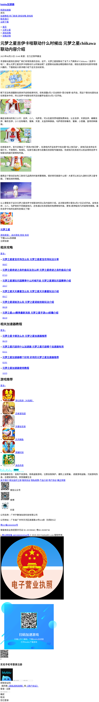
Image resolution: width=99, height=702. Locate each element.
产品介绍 (44, 480)
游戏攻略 (22, 16)
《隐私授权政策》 (16, 686)
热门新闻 (13, 16)
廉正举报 (61, 480)
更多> (3, 253)
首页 (4, 27)
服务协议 (26, 480)
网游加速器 (5, 10)
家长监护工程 (15, 480)
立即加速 (4, 241)
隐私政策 (35, 480)
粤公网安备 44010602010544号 (15, 535)
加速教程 (4, 16)
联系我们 (4, 19)
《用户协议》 (32, 686)
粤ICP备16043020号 (9, 525)
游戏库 (30, 16)
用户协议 (52, 480)
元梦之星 (6, 30)
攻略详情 (6, 36)
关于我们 (4, 480)
